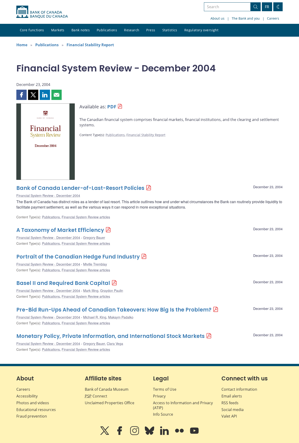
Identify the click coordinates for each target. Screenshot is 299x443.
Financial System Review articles (86, 217)
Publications (107, 30)
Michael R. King (94, 317)
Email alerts (231, 396)
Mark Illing (90, 290)
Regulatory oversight (201, 30)
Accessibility (27, 396)
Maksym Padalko (120, 317)
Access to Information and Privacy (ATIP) (183, 405)
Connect (96, 396)
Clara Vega (115, 343)
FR (267, 6)
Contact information (239, 389)
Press (150, 30)
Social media (232, 409)
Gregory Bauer (94, 237)
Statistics (169, 30)
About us (217, 18)
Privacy (159, 396)
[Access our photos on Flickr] (179, 433)
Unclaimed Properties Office (109, 402)
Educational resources (36, 409)
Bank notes (80, 30)
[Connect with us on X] (105, 433)
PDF (111, 106)
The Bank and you (246, 18)
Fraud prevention (31, 416)
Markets (57, 30)
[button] (21, 95)
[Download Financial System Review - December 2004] (45, 142)
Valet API (229, 416)
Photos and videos (32, 402)
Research (131, 30)
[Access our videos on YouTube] (194, 433)
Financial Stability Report (90, 44)
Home (21, 44)
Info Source (163, 414)
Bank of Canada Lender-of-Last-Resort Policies (80, 188)
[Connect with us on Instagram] (135, 433)
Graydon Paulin (111, 290)
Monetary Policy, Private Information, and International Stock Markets (110, 336)
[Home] (42, 12)
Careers (273, 18)
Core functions (32, 30)
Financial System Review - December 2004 (48, 195)
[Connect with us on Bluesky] (149, 433)
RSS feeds (229, 402)
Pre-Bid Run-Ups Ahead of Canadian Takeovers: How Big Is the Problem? (113, 309)
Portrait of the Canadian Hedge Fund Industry (78, 256)
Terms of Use (164, 389)
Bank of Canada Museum (106, 389)
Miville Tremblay (95, 264)
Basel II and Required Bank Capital (63, 283)
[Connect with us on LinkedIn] (164, 433)
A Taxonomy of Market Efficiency (60, 230)
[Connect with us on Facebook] (120, 433)
